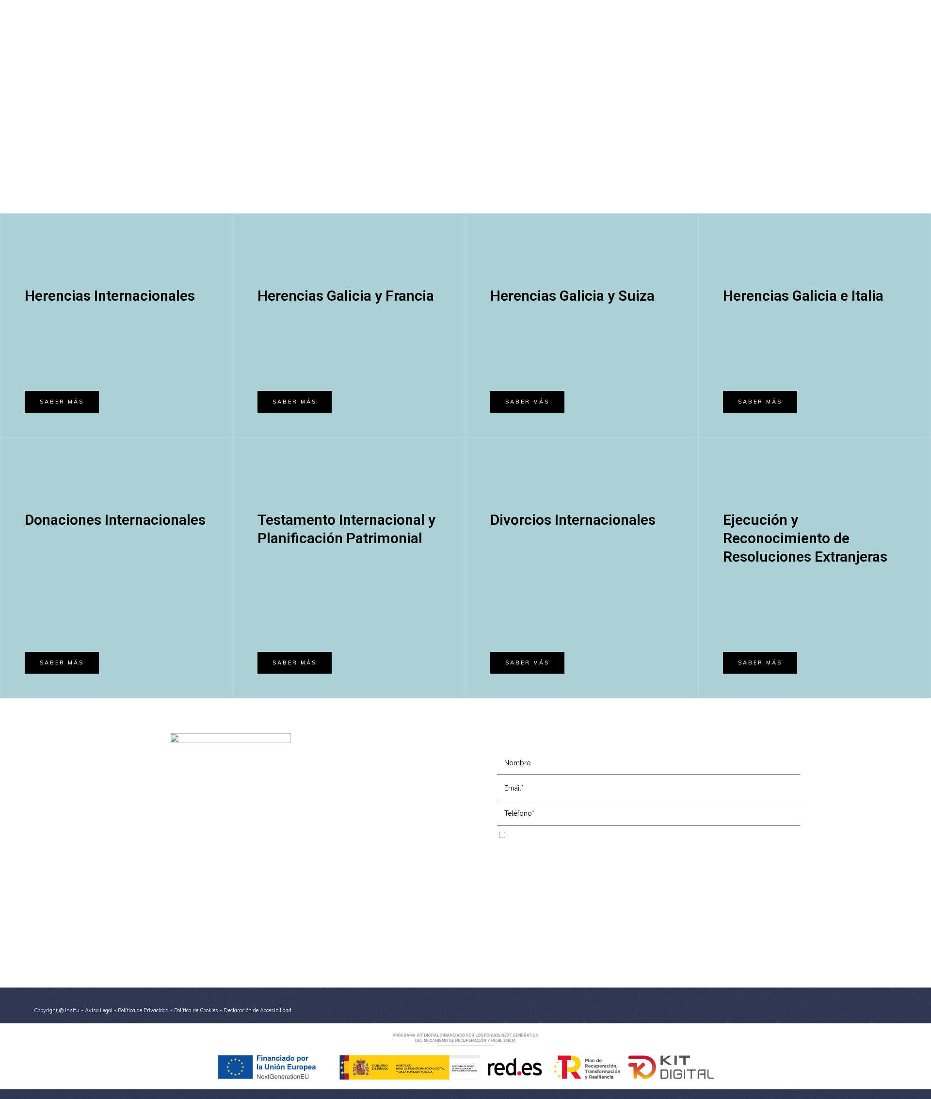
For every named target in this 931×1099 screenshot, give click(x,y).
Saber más (62, 401)
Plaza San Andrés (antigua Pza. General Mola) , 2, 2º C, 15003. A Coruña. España (244, 863)
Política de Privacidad (143, 1010)
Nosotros (350, 767)
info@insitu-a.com (712, 8)
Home (346, 753)
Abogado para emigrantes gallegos (390, 942)
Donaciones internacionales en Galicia (394, 913)
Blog (344, 826)
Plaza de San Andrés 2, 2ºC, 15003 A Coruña (823, 8)
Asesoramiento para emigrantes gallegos (399, 927)
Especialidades (359, 782)
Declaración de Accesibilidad (257, 1010)
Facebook (184, 901)
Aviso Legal (98, 1010)
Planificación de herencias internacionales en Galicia (406, 895)
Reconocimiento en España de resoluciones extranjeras (403, 874)
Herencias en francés (369, 796)
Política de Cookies (196, 1010)
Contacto (350, 811)
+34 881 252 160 (643, 8)
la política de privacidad (602, 836)
